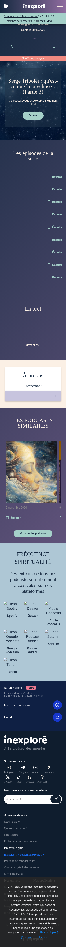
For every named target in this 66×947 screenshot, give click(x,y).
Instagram (9, 772)
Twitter (8, 781)
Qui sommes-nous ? (15, 828)
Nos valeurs (11, 834)
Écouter (33, 115)
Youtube (36, 772)
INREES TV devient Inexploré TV (24, 854)
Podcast (30, 781)
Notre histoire (12, 821)
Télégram (23, 772)
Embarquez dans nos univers (20, 841)
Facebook (49, 772)
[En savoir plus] (48, 932)
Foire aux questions (17, 705)
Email (8, 717)
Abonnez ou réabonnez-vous (21, 16)
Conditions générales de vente (21, 867)
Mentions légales (13, 873)
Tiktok (18, 781)
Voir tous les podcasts (33, 533)
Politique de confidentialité (19, 860)
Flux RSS (42, 781)
